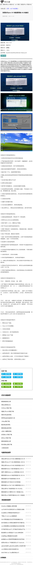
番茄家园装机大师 (6, 401)
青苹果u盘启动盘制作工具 (8, 418)
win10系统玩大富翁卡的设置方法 (10, 549)
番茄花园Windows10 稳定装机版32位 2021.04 (13, 475)
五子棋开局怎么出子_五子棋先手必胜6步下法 (13, 529)
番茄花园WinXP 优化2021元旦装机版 (10, 482)
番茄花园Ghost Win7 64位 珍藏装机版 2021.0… (13, 485)
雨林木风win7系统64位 (8, 4)
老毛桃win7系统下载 (6, 434)
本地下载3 (7, 386)
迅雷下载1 (7, 374)
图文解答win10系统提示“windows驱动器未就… (12, 533)
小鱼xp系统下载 (5, 421)
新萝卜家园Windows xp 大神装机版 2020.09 (12, 472)
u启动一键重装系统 (6, 431)
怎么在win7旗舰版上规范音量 (9, 506)
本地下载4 (19, 386)
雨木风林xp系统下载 (6, 444)
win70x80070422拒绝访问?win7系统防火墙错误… (12, 509)
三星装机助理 (4, 448)
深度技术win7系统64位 (26, 4)
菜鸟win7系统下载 (6, 438)
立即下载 (3, 55)
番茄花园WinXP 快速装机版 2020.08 (10, 478)
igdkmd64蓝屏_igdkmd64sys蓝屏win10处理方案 (13, 546)
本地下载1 (7, 383)
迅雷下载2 (19, 374)
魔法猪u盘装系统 (5, 424)
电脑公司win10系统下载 (7, 411)
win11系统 (17, 4)
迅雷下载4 (19, 377)
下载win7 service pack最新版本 (9, 516)
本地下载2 (19, 383)
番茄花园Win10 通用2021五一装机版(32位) (12, 492)
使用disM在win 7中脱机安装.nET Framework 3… (12, 543)
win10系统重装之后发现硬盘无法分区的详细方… (12, 526)
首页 (1, 4)
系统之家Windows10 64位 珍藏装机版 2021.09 (13, 458)
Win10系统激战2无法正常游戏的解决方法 (12, 519)
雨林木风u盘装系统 (6, 414)
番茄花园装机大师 (6, 441)
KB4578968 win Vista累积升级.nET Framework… (10, 553)
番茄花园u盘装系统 (6, 428)
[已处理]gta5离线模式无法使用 (9, 536)
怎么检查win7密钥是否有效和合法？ (10, 512)
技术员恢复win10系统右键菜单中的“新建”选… (13, 522)
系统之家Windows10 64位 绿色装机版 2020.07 (13, 465)
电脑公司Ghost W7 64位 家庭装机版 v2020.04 (13, 462)
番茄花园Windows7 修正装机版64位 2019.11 (12, 468)
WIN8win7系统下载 (6, 408)
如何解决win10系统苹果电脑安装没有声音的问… (12, 539)
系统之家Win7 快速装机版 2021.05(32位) (11, 488)
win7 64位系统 (14, 8)
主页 (8, 8)
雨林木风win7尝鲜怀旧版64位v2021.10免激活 (13, 495)
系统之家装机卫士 (6, 404)
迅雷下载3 (7, 377)
